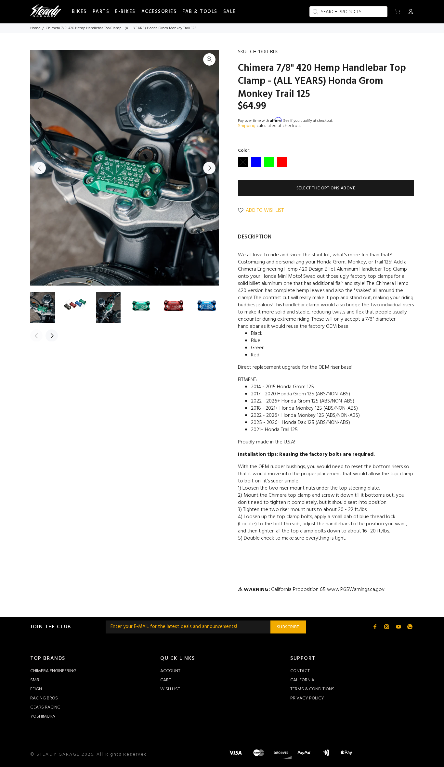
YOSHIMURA (42, 716)
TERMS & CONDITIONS (312, 689)
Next (209, 168)
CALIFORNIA (302, 680)
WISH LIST (170, 689)
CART (165, 680)
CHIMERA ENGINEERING (53, 671)
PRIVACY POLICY (307, 698)
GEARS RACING (45, 707)
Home (35, 28)
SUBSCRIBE (288, 627)
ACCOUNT (170, 671)
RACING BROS (44, 698)
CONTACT (300, 671)
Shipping (246, 126)
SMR (34, 680)
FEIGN (36, 689)
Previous (39, 168)
